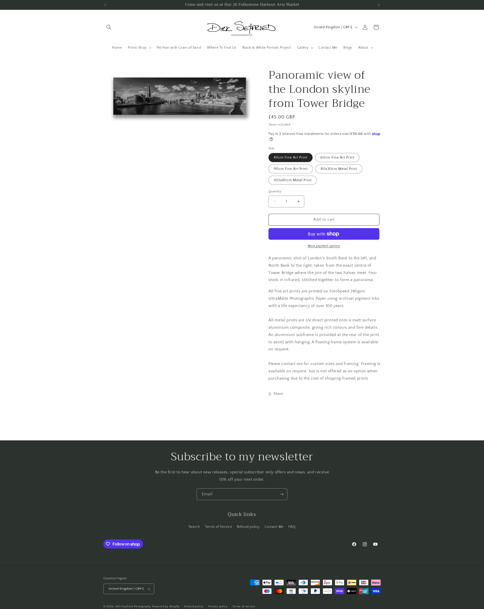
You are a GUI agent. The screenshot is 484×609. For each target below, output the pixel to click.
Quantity (274, 191)
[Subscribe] (281, 494)
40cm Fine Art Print (290, 158)
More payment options (324, 246)
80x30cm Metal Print (339, 169)
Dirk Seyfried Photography (133, 606)
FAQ (291, 527)
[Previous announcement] (105, 5)
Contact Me (274, 527)
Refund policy (248, 527)
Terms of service (243, 606)
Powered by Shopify (165, 606)
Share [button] (278, 394)
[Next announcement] (378, 5)
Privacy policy (218, 606)
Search (194, 527)
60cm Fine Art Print (337, 158)
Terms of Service (218, 527)
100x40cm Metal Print (293, 180)
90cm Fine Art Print (291, 169)
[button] (108, 27)
